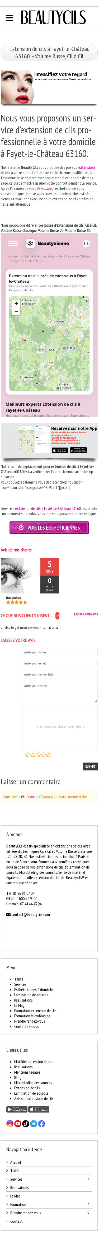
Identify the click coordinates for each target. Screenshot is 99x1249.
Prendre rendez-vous (29, 1021)
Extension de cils (27, 1087)
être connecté (32, 796)
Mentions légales (27, 1072)
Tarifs (18, 979)
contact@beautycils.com (30, 914)
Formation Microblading (32, 1015)
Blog (17, 1077)
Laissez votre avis (86, 614)
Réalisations (23, 1000)
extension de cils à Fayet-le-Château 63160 (48, 508)
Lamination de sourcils (31, 994)
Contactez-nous (26, 1026)
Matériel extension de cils (33, 1061)
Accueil (15, 1162)
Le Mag (19, 1005)
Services (20, 984)
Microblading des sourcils (33, 1082)
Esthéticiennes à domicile (33, 989)
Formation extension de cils (35, 1010)
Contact (16, 1221)
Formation (18, 1204)
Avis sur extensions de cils (34, 1098)
